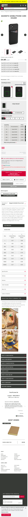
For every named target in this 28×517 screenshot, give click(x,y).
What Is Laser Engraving (7, 378)
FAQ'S (15, 466)
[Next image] (25, 35)
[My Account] (20, 5)
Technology (17, 455)
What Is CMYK (5, 371)
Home (2, 11)
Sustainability (4, 471)
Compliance (17, 468)
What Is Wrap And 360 (7, 374)
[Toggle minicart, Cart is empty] (25, 5)
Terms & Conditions (5, 469)
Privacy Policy (17, 471)
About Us (3, 465)
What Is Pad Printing (7, 359)
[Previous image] (2, 35)
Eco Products (4, 456)
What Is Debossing (6, 382)
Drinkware (3, 455)
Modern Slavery (17, 469)
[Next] (25, 52)
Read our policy (4, 512)
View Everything (17, 459)
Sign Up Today (14, 173)
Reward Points (12, 477)
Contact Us (3, 466)
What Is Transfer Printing (8, 363)
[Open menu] (2, 8)
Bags (2, 454)
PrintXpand (11, 481)
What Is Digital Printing (7, 367)
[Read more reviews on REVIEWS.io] (20, 416)
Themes (15, 454)
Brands (15, 458)
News (2, 468)
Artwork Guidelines (6, 386)
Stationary (3, 458)
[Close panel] (25, 508)
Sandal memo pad (6, 442)
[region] (13, 406)
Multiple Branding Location (20, 84)
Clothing (16, 456)
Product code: (4, 57)
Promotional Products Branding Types (11, 298)
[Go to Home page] (6, 5)
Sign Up (22, 496)
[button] (22, 60)
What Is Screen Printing (7, 355)
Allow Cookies (6, 514)
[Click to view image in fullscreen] (13, 35)
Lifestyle (2, 459)
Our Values (16, 465)
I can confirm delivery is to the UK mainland (13, 158)
